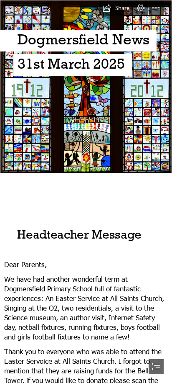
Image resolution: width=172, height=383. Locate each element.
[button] (116, 7)
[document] (86, 191)
